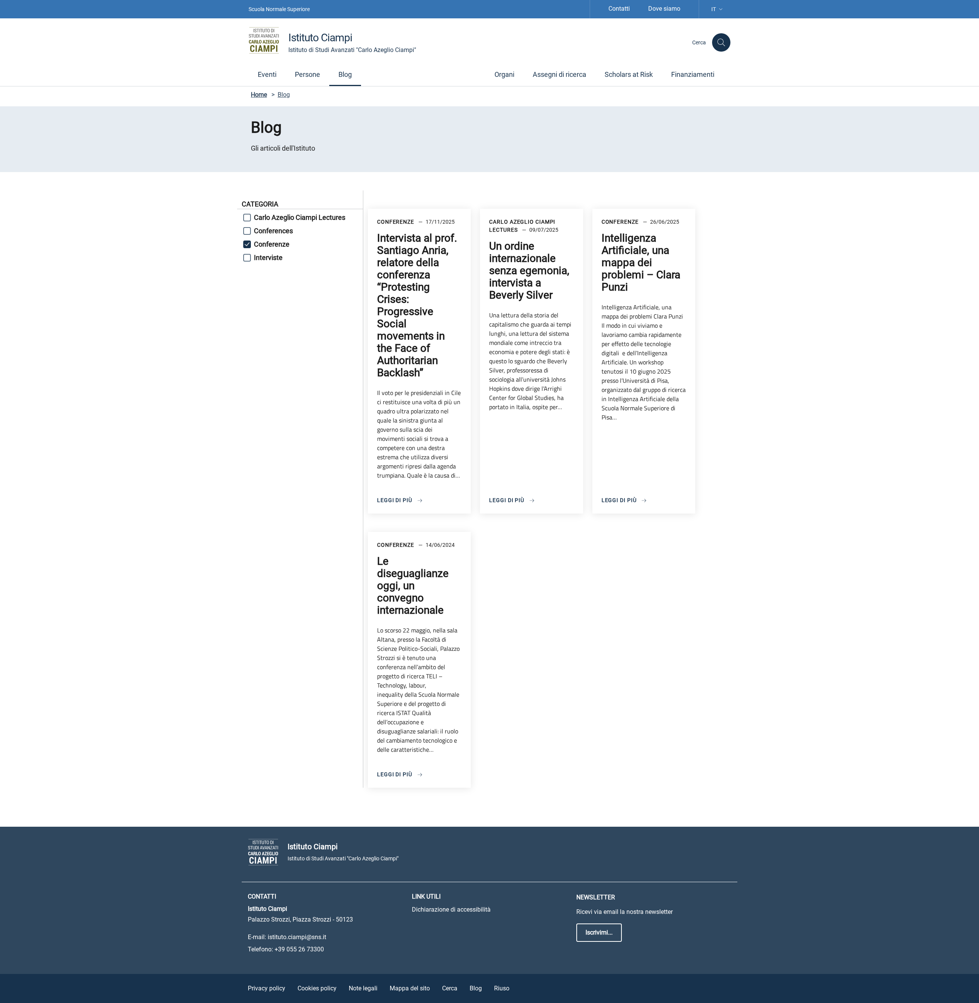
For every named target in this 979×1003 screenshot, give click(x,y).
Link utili (426, 896)
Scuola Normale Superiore (279, 9)
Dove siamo (664, 8)
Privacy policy (266, 988)
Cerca (449, 988)
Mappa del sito (410, 988)
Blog (476, 988)
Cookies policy (317, 988)
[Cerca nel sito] (721, 42)
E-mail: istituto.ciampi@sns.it (287, 937)
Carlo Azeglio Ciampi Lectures (299, 217)
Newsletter (595, 897)
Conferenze (271, 244)
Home (259, 94)
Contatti (619, 8)
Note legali (363, 988)
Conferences (273, 231)
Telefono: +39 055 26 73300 (286, 949)
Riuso (501, 988)
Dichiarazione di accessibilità (451, 909)
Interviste (268, 258)
